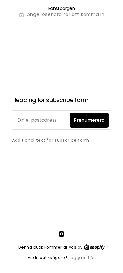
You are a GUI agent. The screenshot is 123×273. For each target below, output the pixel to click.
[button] (61, 14)
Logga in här (82, 257)
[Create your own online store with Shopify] (94, 247)
